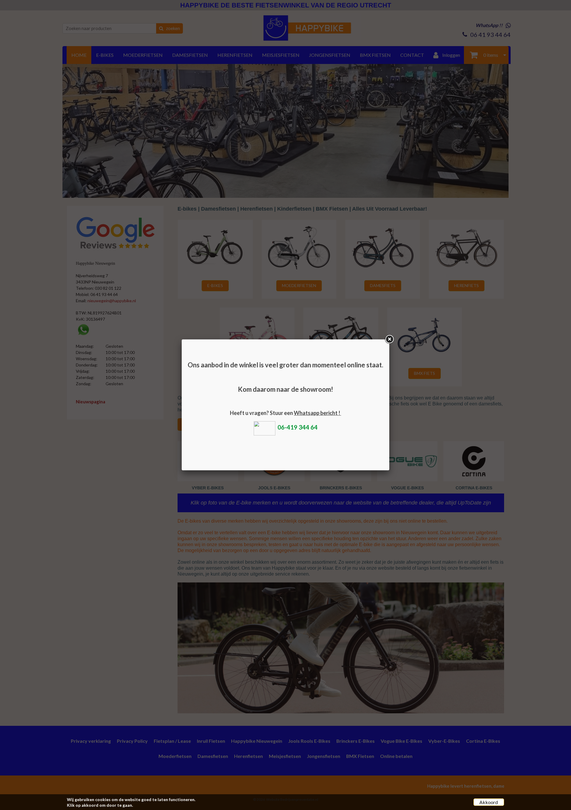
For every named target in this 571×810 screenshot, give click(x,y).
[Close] (389, 339)
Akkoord (488, 802)
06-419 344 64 (297, 427)
